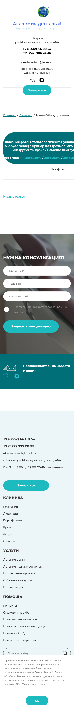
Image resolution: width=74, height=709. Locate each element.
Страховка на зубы (16, 612)
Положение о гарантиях (20, 640)
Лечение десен (14, 559)
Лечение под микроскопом (22, 566)
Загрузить (33, 158)
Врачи (7, 527)
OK (37, 700)
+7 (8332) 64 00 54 (37, 49)
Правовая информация (20, 619)
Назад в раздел (14, 196)
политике (9, 684)
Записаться (37, 90)
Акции (7, 534)
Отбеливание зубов (17, 580)
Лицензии (10, 513)
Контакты (10, 605)
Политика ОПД (14, 633)
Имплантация (13, 587)
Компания (10, 506)
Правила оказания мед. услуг (24, 626)
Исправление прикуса (19, 573)
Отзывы (9, 541)
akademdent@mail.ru (37, 62)
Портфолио (12, 520)
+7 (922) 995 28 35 (37, 53)
